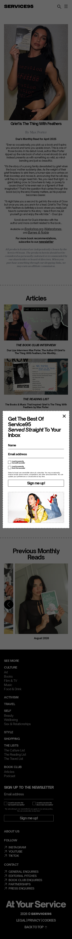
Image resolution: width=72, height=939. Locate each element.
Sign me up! (36, 483)
